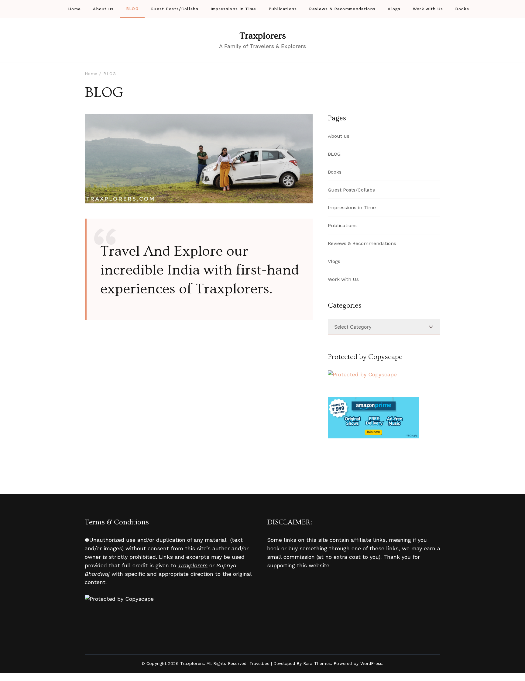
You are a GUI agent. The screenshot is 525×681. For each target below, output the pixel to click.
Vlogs (394, 9)
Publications (283, 9)
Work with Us (428, 9)
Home (74, 9)
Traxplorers (262, 36)
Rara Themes (317, 663)
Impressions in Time (233, 9)
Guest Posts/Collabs (174, 9)
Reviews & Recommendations (342, 9)
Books (462, 9)
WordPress (371, 663)
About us (103, 9)
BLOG (132, 9)
